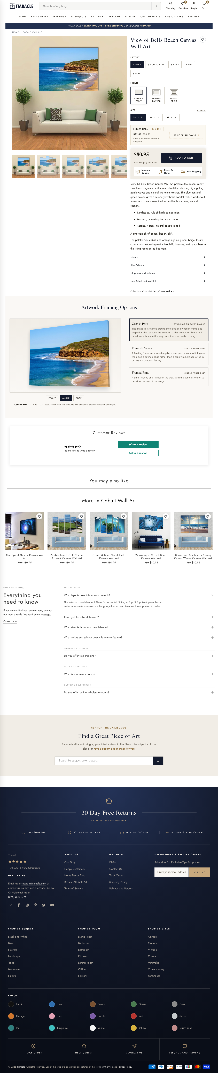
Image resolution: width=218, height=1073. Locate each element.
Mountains (14, 969)
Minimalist (153, 963)
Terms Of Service (104, 1066)
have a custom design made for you (114, 749)
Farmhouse (154, 976)
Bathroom (83, 950)
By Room (114, 16)
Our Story (69, 862)
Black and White (17, 937)
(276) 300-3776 (17, 897)
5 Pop (136, 73)
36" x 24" (155, 117)
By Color (97, 16)
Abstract (152, 937)
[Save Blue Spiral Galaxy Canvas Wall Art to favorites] (39, 516)
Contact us (10, 621)
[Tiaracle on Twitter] (44, 905)
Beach (11, 943)
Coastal (152, 956)
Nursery (82, 976)
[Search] (156, 6)
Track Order (116, 875)
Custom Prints (150, 16)
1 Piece (137, 64)
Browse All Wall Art (75, 882)
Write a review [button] (138, 444)
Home (22, 16)
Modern (152, 943)
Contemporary (156, 969)
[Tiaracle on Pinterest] (35, 905)
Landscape (14, 956)
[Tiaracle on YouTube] (52, 905)
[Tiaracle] (21, 6)
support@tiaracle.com (33, 883)
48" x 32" (172, 117)
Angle (65, 398)
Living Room (85, 937)
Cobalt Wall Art (32, 32)
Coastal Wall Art (166, 291)
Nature (12, 976)
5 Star (175, 64)
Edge (79, 398)
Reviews (193, 16)
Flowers (12, 950)
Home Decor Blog (74, 875)
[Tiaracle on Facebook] (19, 905)
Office (81, 969)
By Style (130, 16)
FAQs (112, 862)
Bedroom (83, 943)
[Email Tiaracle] (10, 905)
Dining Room (85, 963)
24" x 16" (138, 117)
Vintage (152, 950)
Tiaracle (21, 1066)
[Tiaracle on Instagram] (27, 905)
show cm (201, 110)
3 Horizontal (156, 64)
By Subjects (78, 16)
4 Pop (188, 64)
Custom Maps (174, 16)
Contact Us (115, 869)
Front (52, 398)
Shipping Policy (118, 882)
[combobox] (95, 6)
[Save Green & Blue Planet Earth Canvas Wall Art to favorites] (124, 516)
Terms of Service (73, 888)
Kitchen (82, 956)
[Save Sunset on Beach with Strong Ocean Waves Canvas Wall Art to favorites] (208, 516)
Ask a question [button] (138, 453)
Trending (59, 16)
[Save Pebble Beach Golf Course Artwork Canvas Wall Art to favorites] (81, 516)
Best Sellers (39, 16)
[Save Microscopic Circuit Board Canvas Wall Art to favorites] (166, 516)
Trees (11, 963)
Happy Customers (74, 869)
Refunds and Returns (121, 888)
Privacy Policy (125, 1066)
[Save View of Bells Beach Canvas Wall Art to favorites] (203, 40)
